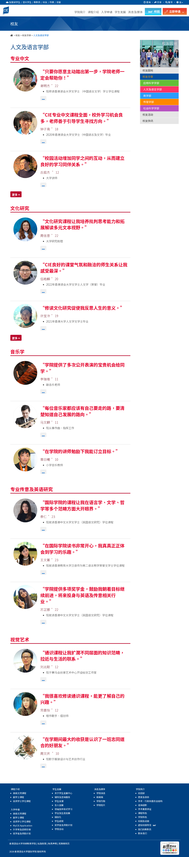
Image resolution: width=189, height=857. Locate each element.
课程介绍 (94, 12)
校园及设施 (143, 821)
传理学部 (148, 102)
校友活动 (147, 114)
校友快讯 (147, 121)
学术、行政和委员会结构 (150, 801)
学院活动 (59, 829)
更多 (15, 195)
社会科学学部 (151, 108)
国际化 (58, 817)
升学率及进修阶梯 (22, 829)
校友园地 (147, 70)
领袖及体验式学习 (63, 809)
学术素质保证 (144, 809)
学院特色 (142, 817)
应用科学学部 (151, 83)
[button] (43, 99)
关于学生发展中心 (63, 793)
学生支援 (59, 801)
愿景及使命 (143, 797)
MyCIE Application (22, 825)
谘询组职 (142, 805)
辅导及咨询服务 (62, 797)
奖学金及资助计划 (22, 833)
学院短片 (100, 805)
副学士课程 (18, 797)
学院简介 (79, 12)
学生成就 (59, 821)
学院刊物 (100, 801)
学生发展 (120, 12)
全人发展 (59, 805)
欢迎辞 (141, 793)
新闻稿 (99, 797)
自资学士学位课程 (22, 801)
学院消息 (100, 793)
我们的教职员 (144, 829)
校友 (18, 35)
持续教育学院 (29, 843)
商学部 (147, 96)
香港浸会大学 (16, 843)
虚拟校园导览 (145, 825)
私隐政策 (42, 843)
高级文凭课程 (19, 793)
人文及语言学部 (152, 89)
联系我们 (142, 833)
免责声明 (52, 843)
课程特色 (142, 813)
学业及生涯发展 (62, 813)
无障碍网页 (64, 843)
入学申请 (106, 12)
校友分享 (26, 35)
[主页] (11, 35)
